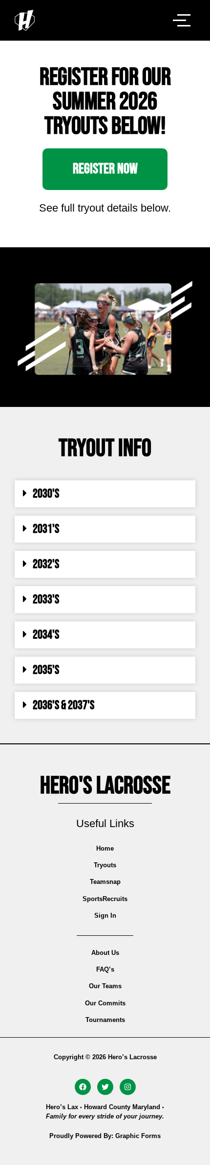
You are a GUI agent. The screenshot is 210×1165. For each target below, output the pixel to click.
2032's (46, 564)
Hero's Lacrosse (105, 786)
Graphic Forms (138, 1136)
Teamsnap (105, 881)
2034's (46, 634)
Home (105, 848)
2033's (46, 599)
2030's (46, 493)
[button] (105, 493)
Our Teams (105, 986)
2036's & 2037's (63, 705)
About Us (105, 952)
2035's (46, 670)
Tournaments (105, 1019)
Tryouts (105, 865)
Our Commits (105, 1003)
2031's (46, 529)
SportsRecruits (105, 899)
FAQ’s (105, 969)
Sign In (105, 915)
